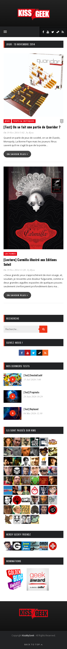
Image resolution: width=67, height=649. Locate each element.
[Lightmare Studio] (34, 484)
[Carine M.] (8, 455)
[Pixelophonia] (52, 503)
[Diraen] (43, 455)
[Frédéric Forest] (34, 465)
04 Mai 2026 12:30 (33, 413)
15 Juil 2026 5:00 (32, 379)
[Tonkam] (52, 513)
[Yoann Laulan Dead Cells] (52, 474)
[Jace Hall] (8, 474)
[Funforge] (43, 465)
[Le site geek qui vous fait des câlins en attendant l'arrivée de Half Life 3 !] (34, 19)
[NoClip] (17, 503)
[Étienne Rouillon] (8, 465)
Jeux (7, 121)
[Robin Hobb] (8, 513)
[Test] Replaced (31, 409)
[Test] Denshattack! (33, 375)
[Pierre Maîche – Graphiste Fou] (8, 549)
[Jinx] (17, 474)
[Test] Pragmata (31, 392)
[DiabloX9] (34, 455)
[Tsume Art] (17, 523)
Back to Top (32, 644)
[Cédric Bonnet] (17, 455)
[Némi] (8, 503)
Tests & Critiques (23, 121)
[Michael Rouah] (34, 494)
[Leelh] (25, 484)
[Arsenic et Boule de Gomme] (25, 445)
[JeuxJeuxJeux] (25, 549)
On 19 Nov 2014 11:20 (15, 269)
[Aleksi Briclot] (8, 445)
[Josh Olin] (34, 474)
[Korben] (43, 474)
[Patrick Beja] (43, 503)
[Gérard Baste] (52, 465)
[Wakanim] (25, 523)
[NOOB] (25, 503)
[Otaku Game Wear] (52, 549)
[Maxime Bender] (17, 494)
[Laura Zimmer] (8, 484)
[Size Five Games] (25, 513)
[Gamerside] (17, 549)
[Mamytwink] (52, 484)
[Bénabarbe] (43, 445)
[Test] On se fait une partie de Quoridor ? (32, 127)
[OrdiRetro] (43, 549)
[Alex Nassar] (17, 445)
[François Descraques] (25, 465)
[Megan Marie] (25, 494)
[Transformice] (8, 523)
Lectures (10, 254)
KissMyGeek (28, 635)
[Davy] (25, 455)
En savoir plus (17, 154)
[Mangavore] (8, 494)
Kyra (31, 132)
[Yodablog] (34, 523)
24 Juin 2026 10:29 (33, 396)
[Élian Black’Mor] (52, 455)
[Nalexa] (52, 494)
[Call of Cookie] (52, 445)
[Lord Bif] (43, 484)
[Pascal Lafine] (34, 503)
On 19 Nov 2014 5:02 (14, 132)
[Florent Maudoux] (17, 465)
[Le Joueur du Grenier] (17, 484)
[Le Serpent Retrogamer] (34, 549)
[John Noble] (25, 474)
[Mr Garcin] (43, 494)
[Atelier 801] (34, 445)
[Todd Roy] (43, 513)
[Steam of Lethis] (34, 513)
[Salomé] (17, 513)
